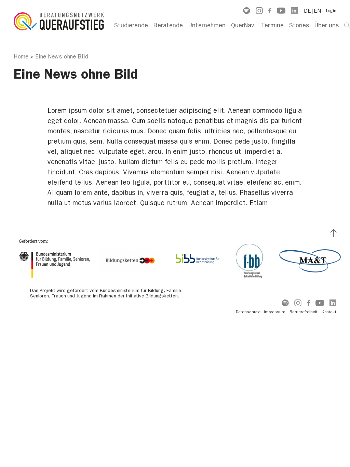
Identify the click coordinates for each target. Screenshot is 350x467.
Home (21, 56)
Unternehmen (207, 25)
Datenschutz (248, 311)
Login (331, 10)
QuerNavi (243, 25)
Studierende (131, 25)
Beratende (168, 25)
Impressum (274, 311)
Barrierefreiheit (304, 311)
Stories (299, 25)
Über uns (326, 25)
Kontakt (329, 311)
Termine (272, 25)
